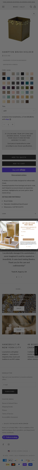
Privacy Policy (28, 244)
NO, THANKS (28, 246)
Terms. (31, 244)
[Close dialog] (36, 221)
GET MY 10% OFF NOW (28, 239)
